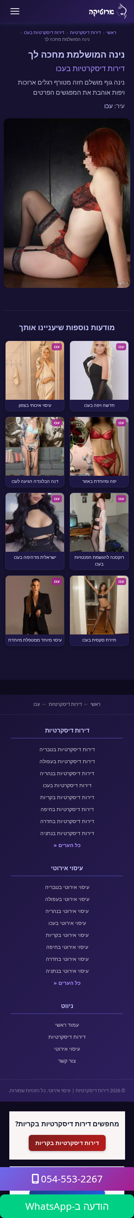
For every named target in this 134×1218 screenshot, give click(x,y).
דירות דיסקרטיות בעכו (44, 32)
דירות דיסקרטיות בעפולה (67, 761)
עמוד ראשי (67, 1024)
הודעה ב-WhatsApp (67, 1206)
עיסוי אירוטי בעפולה (67, 898)
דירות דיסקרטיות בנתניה (67, 833)
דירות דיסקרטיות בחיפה (67, 809)
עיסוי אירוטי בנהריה (67, 910)
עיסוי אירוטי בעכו (67, 922)
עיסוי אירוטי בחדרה (67, 958)
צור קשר (67, 1060)
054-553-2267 (72, 1178)
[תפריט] (14, 11)
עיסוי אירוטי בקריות (67, 934)
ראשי (111, 32)
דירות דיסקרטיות (85, 32)
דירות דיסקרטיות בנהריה (67, 773)
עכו (108, 105)
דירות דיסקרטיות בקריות (67, 797)
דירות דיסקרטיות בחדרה (67, 821)
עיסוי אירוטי (67, 1048)
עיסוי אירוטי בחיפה (67, 946)
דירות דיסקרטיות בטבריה (67, 749)
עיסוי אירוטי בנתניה (67, 970)
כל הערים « (67, 845)
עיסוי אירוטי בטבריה (67, 886)
